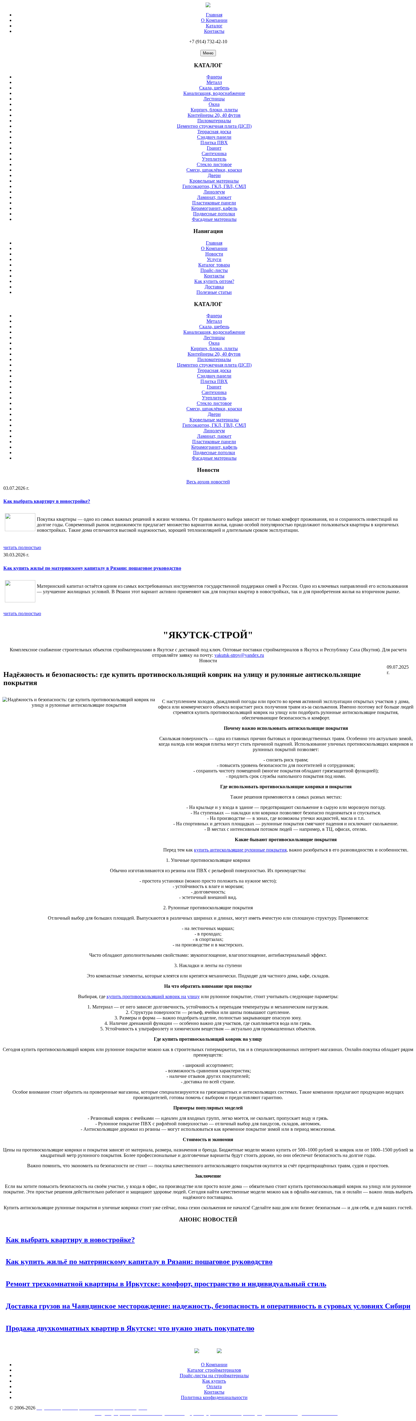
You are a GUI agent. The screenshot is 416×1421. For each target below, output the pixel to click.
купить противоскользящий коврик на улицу (153, 996)
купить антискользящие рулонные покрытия (240, 849)
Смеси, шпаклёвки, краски (214, 169)
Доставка (214, 286)
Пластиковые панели (214, 202)
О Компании (214, 20)
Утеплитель (214, 159)
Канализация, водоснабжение (214, 93)
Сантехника (214, 153)
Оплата (214, 1386)
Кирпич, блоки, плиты (214, 109)
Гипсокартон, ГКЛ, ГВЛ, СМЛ (214, 186)
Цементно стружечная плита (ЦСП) (214, 126)
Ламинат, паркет (214, 197)
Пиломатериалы (214, 120)
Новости (214, 253)
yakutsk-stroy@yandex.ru (239, 655)
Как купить (214, 1381)
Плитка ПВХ (214, 142)
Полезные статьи (214, 292)
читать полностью (22, 547)
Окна (214, 104)
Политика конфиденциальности (214, 1397)
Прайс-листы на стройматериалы (214, 1375)
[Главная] (208, 5)
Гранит (214, 148)
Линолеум (214, 191)
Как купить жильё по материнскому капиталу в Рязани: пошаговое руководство (92, 568)
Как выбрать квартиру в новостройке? (46, 501)
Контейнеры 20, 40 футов (214, 115)
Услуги (214, 259)
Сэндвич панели (214, 137)
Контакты (214, 31)
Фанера (214, 76)
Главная (214, 14)
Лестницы (214, 98)
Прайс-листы (214, 270)
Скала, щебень (214, 87)
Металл (214, 82)
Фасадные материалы (214, 219)
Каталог (214, 25)
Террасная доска (214, 131)
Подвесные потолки (214, 213)
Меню (208, 53)
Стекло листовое (214, 164)
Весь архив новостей (208, 481)
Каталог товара (214, 264)
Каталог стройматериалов (214, 1370)
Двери (214, 175)
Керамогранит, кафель (214, 208)
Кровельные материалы (214, 180)
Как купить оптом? (214, 281)
